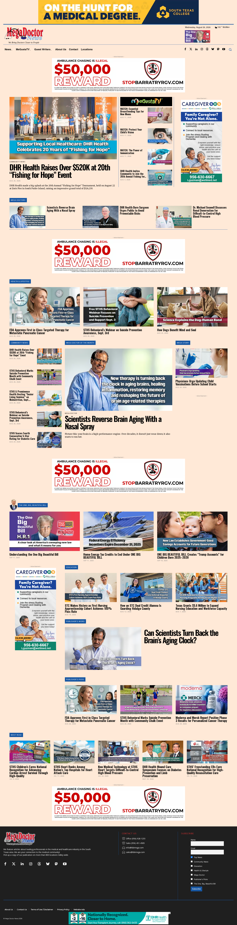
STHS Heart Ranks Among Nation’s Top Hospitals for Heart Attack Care (73, 777)
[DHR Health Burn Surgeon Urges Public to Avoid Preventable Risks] (101, 224)
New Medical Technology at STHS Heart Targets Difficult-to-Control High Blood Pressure (118, 777)
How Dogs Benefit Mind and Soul (176, 337)
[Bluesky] (212, 56)
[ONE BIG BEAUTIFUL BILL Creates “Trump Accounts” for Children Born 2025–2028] (192, 538)
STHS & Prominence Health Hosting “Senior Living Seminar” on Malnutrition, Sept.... (21, 403)
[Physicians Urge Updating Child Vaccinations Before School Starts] (202, 370)
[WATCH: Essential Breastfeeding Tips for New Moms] (160, 123)
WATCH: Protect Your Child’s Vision (131, 138)
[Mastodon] (218, 56)
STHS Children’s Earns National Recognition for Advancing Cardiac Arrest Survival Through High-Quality (28, 778)
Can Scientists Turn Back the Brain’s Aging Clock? (181, 643)
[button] (230, 56)
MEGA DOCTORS (18, 208)
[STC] (118, 19)
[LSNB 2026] (202, 148)
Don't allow (154, 3)
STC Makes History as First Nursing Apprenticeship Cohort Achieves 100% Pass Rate (88, 615)
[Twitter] (191, 56)
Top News (197, 865)
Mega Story (183, 350)
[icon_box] (133, 846)
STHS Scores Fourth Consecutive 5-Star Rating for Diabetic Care (22, 443)
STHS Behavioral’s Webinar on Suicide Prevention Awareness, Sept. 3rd (112, 338)
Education (71, 575)
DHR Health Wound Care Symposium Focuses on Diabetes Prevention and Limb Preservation (162, 778)
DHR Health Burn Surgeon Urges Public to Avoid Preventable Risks (134, 218)
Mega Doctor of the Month (80, 350)
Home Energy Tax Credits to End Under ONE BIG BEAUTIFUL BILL (111, 563)
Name (193, 847)
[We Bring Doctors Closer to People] (23, 846)
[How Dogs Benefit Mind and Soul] (192, 314)
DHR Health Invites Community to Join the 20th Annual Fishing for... (133, 181)
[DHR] (118, 923)
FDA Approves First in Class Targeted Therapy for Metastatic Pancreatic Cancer (39, 338)
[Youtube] (223, 56)
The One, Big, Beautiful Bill (32, 512)
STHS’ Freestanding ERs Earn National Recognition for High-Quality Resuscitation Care (205, 777)
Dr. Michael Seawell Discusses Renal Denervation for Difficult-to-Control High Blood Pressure (210, 219)
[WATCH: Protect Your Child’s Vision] (160, 143)
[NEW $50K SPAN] (118, 82)
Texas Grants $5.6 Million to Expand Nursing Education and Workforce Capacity (201, 614)
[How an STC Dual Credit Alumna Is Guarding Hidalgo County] (146, 594)
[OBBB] (197, 44)
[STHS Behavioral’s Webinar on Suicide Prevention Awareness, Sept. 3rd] (118, 314)
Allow (165, 3)
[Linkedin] (196, 56)
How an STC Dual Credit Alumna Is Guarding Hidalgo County (140, 614)
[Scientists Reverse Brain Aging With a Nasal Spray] (27, 224)
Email (193, 856)
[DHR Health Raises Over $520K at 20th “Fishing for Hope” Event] (63, 135)
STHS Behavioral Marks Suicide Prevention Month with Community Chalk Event (21, 382)
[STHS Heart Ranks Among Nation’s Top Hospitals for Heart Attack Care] (74, 759)
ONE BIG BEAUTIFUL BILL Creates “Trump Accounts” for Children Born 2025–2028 (190, 563)
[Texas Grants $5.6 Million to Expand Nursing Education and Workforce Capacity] (202, 594)
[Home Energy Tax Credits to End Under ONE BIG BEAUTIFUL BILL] (118, 538)
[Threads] (207, 56)
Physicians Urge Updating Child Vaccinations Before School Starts (196, 390)
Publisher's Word (75, 629)
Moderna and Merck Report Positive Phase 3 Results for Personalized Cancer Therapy (201, 726)
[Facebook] (185, 56)
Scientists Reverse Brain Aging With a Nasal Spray (61, 216)
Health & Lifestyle (20, 289)
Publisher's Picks (75, 687)
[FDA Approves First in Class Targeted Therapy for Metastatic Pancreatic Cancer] (44, 314)
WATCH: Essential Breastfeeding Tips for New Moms (132, 118)
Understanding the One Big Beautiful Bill (33, 562)
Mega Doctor (199, 882)
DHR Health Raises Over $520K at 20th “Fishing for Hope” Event (59, 178)
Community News (19, 350)
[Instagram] (201, 56)
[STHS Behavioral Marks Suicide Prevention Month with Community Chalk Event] (49, 385)
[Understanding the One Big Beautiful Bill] (44, 538)
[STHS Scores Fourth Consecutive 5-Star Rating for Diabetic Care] (49, 447)
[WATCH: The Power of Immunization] (160, 164)
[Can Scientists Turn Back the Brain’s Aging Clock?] (103, 655)
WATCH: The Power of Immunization (131, 159)
